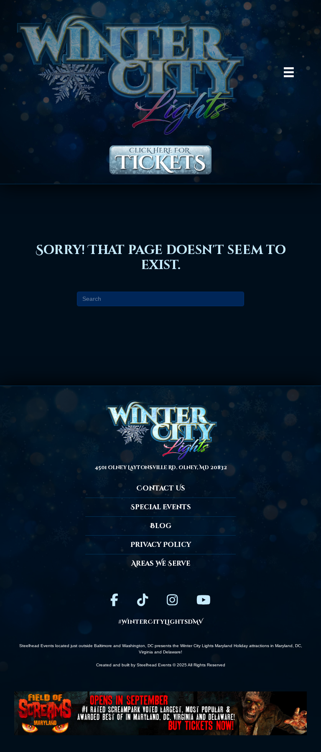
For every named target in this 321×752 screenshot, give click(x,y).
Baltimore (103, 645)
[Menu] (288, 72)
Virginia (146, 652)
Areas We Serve (160, 563)
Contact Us (160, 488)
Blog (160, 526)
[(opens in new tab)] (160, 713)
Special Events (160, 507)
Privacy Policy (160, 544)
